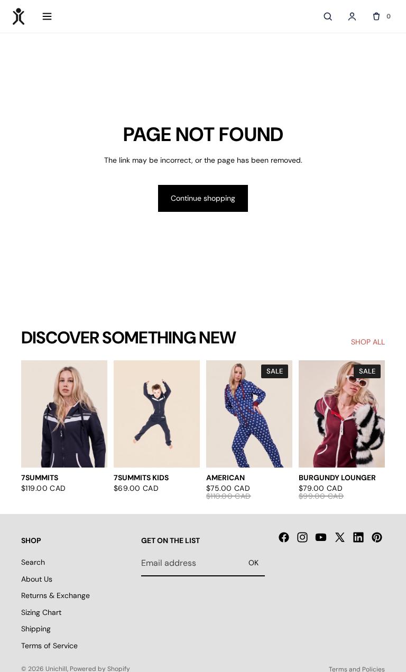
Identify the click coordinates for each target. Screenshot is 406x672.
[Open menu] (47, 16)
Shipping (36, 628)
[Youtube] (321, 537)
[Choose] (90, 451)
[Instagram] (302, 537)
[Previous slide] (32, 413)
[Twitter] (340, 537)
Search (33, 562)
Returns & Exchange (55, 595)
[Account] (352, 16)
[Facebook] (284, 537)
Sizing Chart (41, 612)
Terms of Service (49, 645)
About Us (36, 578)
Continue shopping (203, 198)
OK (253, 562)
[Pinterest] (377, 537)
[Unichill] (18, 16)
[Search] (327, 16)
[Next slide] (95, 413)
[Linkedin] (358, 537)
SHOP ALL (368, 342)
